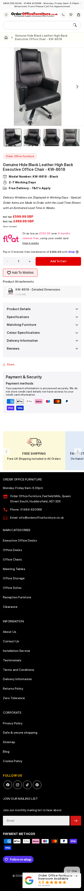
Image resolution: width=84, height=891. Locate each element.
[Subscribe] (75, 820)
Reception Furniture (17, 597)
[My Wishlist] (71, 14)
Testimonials (12, 660)
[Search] (75, 25)
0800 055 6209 (12, 3)
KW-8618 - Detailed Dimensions (38, 289)
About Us (9, 632)
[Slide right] (77, 86)
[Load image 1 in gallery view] (12, 137)
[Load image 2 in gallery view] (32, 137)
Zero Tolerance (14, 698)
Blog (6, 751)
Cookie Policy (12, 761)
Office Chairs (12, 559)
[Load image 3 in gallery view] (51, 137)
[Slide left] (6, 86)
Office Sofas (12, 588)
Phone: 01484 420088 (26, 509)
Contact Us (11, 641)
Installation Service (16, 651)
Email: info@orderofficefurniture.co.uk (37, 517)
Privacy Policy (12, 723)
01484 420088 (32, 3)
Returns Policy (13, 688)
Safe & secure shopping (20, 732)
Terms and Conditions (18, 670)
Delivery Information (17, 679)
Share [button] (11, 364)
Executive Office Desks (20, 540)
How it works (30, 243)
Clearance (10, 607)
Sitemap (9, 742)
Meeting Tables (14, 569)
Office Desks (12, 550)
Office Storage (14, 578)
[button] (6, 14)
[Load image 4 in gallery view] (71, 137)
